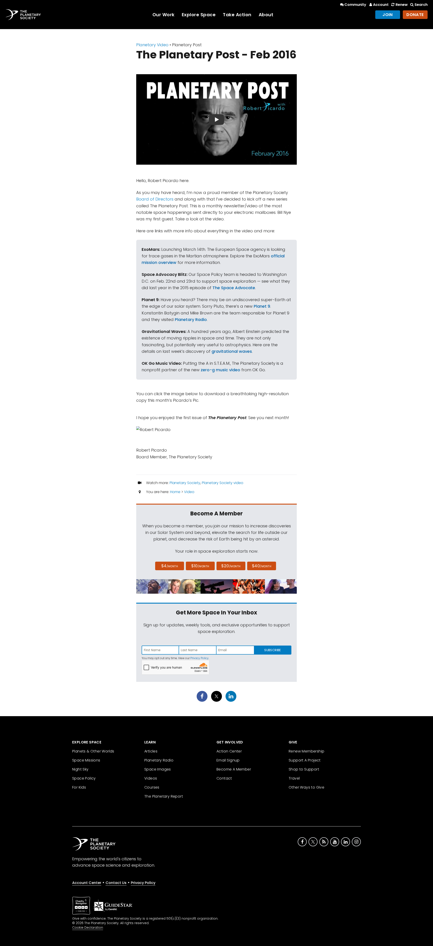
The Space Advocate (233, 288)
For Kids (79, 787)
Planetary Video (152, 45)
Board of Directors (154, 199)
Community (355, 4)
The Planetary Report (163, 796)
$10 (200, 566)
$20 (230, 566)
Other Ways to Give (306, 787)
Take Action (237, 15)
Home (175, 491)
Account (381, 4)
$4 (169, 566)
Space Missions (86, 760)
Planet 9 (262, 306)
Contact (224, 778)
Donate (415, 14)
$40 (261, 566)
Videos (150, 778)
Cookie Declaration (87, 927)
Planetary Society (185, 482)
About (266, 15)
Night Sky (80, 769)
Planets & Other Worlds (93, 751)
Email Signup (228, 760)
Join (387, 14)
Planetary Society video (222, 482)
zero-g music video (220, 370)
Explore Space (199, 15)
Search (421, 4)
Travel (294, 778)
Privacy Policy (199, 658)
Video (189, 491)
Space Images (157, 769)
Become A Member (233, 769)
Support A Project (305, 760)
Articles (150, 751)
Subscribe (272, 650)
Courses (151, 787)
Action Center (229, 751)
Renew (402, 4)
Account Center (86, 882)
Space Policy (84, 778)
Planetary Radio (191, 319)
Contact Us (116, 882)
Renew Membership (306, 751)
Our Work (163, 15)
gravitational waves (232, 351)
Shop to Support (304, 769)
